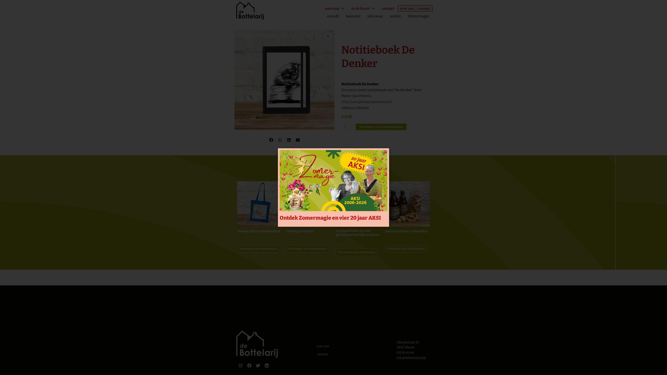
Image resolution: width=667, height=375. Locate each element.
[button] (384, 153)
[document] (333, 187)
